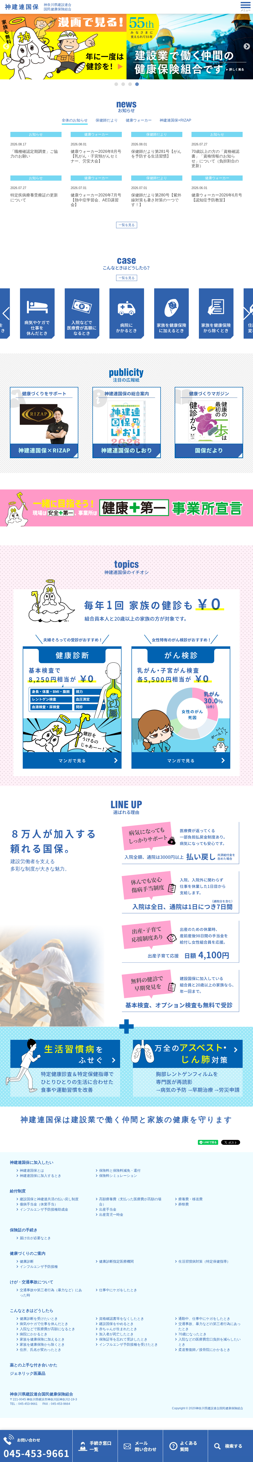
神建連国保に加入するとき (40, 1176)
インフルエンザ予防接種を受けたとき (128, 1344)
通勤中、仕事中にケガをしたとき (204, 1319)
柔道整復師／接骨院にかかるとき (204, 1350)
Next (247, 46)
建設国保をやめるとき (116, 1324)
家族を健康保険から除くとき (42, 1344)
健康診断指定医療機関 (116, 1261)
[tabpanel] (63, 46)
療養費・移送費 (190, 1199)
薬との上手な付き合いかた (33, 1365)
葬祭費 (183, 1204)
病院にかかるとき (33, 1334)
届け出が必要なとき (35, 1238)
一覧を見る (127, 225)
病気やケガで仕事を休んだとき (44, 1324)
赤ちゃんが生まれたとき (118, 1329)
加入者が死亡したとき (116, 1334)
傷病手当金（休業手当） (39, 1204)
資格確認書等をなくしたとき (121, 1319)
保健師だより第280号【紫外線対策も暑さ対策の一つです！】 (156, 200)
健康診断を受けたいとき (39, 1319)
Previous (6, 46)
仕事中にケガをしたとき (118, 1290)
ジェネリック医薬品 (27, 1373)
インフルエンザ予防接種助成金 (44, 1209)
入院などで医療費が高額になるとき (47, 1329)
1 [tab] (116, 84)
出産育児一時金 (111, 1215)
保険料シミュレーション (118, 1176)
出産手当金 (107, 1209)
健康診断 (27, 1261)
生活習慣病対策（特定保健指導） (204, 1261)
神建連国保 (22, 6)
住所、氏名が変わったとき (40, 1350)
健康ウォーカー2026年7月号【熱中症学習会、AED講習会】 (96, 200)
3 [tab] (129, 84)
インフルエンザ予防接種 (39, 1267)
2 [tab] (123, 84)
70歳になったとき (192, 1334)
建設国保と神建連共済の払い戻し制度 (49, 1199)
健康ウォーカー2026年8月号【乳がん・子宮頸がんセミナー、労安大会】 (96, 156)
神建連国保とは (32, 1170)
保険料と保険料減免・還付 (120, 1170)
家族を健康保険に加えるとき (42, 1339)
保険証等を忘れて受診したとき (123, 1339)
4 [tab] (136, 84)
